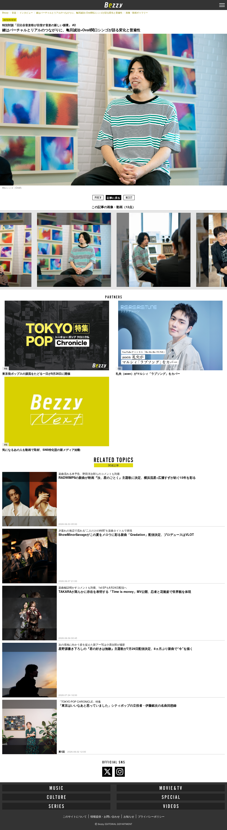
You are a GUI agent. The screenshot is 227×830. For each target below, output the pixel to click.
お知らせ (128, 816)
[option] (74, 250)
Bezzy (5, 12)
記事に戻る (113, 198)
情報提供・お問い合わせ (105, 816)
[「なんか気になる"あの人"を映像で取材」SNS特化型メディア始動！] (56, 411)
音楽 (14, 12)
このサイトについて (75, 816)
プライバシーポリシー (151, 816)
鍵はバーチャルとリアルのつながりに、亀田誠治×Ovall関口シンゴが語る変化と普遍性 (79, 12)
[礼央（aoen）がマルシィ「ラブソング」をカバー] (170, 335)
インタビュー (26, 12)
